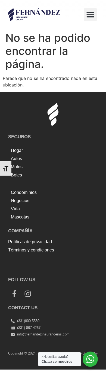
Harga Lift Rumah (42, 268)
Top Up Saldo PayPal (30, 262)
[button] (90, 14)
